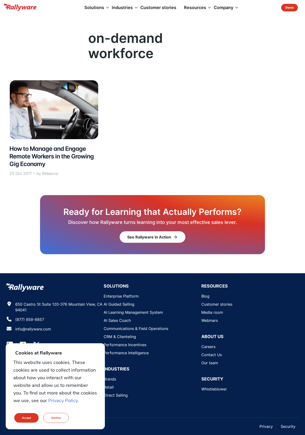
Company (223, 7)
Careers (208, 346)
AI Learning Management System (133, 312)
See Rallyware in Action (152, 237)
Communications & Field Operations (136, 328)
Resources (195, 7)
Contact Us (211, 354)
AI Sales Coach (117, 320)
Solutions (94, 7)
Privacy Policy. (63, 400)
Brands (110, 379)
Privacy (266, 426)
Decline (56, 418)
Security (288, 426)
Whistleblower (214, 389)
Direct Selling (116, 395)
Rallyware (20, 7)
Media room (212, 312)
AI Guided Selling (119, 304)
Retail (109, 387)
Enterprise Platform (121, 296)
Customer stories (158, 7)
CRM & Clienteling (120, 336)
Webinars (209, 320)
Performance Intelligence (126, 352)
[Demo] (289, 7)
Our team (209, 362)
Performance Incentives (125, 344)
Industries (122, 7)
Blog (205, 296)
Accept (26, 418)
